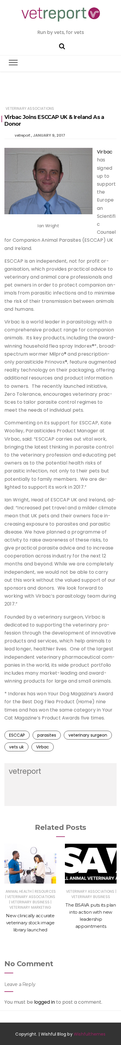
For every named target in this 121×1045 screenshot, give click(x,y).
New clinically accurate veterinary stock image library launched (30, 923)
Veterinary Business (30, 902)
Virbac (104, 151)
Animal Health (19, 891)
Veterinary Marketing (30, 907)
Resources (45, 891)
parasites (46, 735)
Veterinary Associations (30, 108)
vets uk (16, 747)
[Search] (62, 45)
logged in (44, 1002)
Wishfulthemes (90, 1034)
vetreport (22, 135)
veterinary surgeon (87, 735)
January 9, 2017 (49, 135)
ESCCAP (17, 735)
